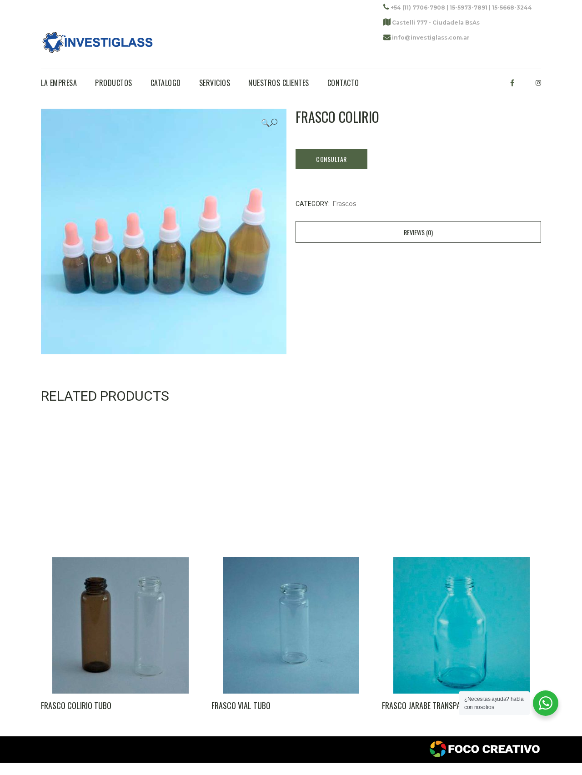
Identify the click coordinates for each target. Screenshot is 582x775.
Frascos (344, 204)
